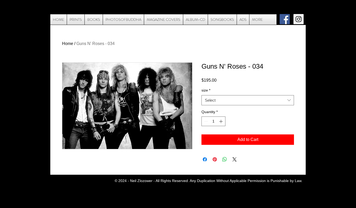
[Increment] (221, 121)
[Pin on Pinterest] (215, 159)
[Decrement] (205, 121)
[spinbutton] (213, 121)
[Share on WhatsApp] (225, 159)
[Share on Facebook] (205, 159)
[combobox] (247, 100)
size (205, 90)
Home (67, 43)
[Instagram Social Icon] (298, 19)
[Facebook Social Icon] (285, 19)
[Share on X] (234, 159)
